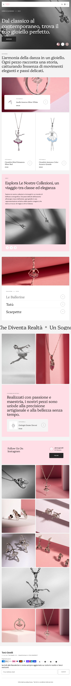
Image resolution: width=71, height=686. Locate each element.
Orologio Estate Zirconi (28, 425)
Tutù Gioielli (11, 655)
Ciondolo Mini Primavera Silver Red (15, 163)
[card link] (45, 102)
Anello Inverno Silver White (27, 102)
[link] (18, 134)
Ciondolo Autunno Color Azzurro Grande (48, 163)
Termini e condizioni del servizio (43, 682)
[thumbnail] (58, 44)
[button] (4, 4)
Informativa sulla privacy (25, 682)
